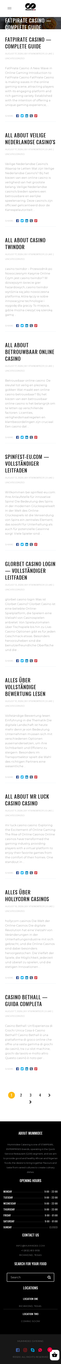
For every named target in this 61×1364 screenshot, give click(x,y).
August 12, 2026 (14, 701)
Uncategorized (15, 58)
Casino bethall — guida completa (26, 1000)
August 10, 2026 (14, 906)
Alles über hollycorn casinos (27, 895)
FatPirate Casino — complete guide (28, 43)
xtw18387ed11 (36, 53)
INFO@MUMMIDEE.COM (30, 1245)
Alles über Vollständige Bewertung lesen (25, 686)
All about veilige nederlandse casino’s (30, 138)
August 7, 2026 (13, 1011)
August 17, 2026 (14, 53)
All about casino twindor (25, 243)
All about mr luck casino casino (27, 800)
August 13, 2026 (14, 477)
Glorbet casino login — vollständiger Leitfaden (30, 570)
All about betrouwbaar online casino (29, 351)
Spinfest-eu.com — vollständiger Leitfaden (27, 463)
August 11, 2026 (14, 810)
